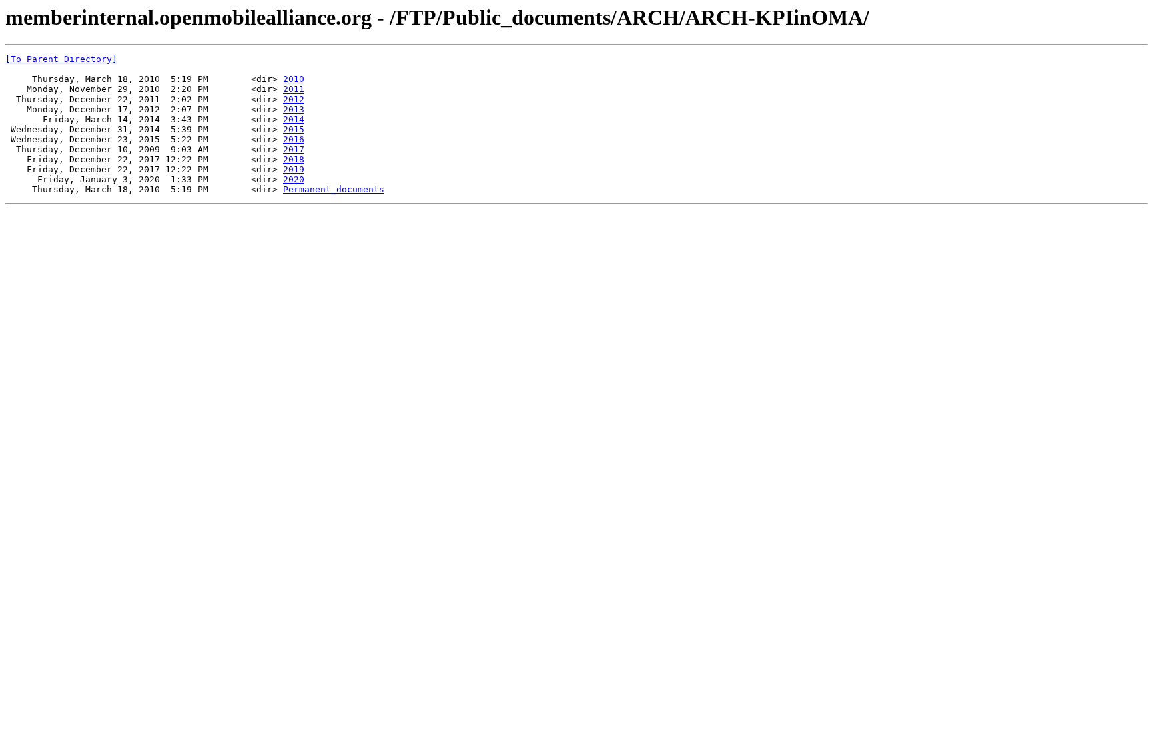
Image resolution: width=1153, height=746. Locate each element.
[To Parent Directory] (61, 59)
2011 (293, 89)
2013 (293, 109)
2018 (293, 159)
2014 (293, 119)
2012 (293, 99)
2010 (293, 79)
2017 (293, 149)
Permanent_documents (333, 189)
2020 (293, 179)
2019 (293, 169)
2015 (293, 129)
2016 (293, 139)
